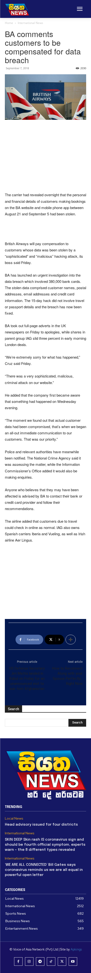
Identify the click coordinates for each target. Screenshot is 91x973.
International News (30, 23)
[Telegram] (40, 961)
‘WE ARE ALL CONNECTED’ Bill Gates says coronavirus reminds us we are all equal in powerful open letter (44, 870)
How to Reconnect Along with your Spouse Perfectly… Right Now (67, 676)
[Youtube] (73, 961)
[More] (71, 639)
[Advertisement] (45, 156)
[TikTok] (51, 961)
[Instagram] (29, 961)
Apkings (76, 949)
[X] (62, 961)
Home (9, 23)
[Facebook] (18, 961)
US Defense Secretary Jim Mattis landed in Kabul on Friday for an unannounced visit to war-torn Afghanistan (27, 678)
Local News (14, 818)
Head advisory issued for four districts (41, 825)
